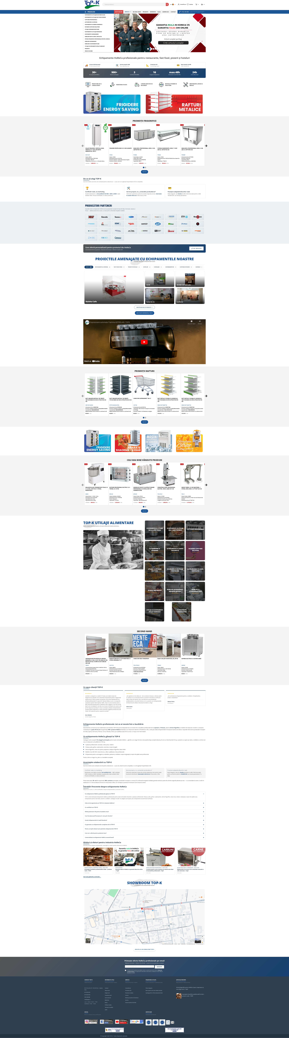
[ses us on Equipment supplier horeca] (136, 1022)
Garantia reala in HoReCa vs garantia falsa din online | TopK (129, 870)
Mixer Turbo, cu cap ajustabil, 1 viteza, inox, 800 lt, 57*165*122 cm (192, 488)
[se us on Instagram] (91, 1022)
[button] (172, 4)
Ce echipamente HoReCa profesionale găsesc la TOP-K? (100, 794)
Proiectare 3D (128, 990)
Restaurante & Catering (102, 267)
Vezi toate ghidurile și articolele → (92, 876)
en (175, 4)
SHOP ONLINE (118, 12)
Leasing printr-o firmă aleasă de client (154, 993)
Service (126, 1000)
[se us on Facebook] (106, 1022)
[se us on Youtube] (121, 1022)
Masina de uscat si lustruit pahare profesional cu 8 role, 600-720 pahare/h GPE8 (143, 489)
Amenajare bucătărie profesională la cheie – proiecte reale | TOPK (98, 870)
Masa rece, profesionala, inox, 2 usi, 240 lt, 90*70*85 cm (192, 148)
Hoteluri (146, 267)
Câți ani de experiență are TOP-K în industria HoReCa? (99, 803)
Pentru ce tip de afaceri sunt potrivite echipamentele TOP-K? (101, 829)
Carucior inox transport (141, 658)
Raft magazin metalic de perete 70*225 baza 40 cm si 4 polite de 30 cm (120, 399)
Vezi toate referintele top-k (144, 313)
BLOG (106, 1002)
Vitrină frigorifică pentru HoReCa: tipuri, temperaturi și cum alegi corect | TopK (190, 988)
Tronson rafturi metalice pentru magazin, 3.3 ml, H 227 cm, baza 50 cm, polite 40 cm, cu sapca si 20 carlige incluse (96, 661)
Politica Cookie (108, 1005)
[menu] (98, 33)
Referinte (107, 1000)
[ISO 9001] (149, 1022)
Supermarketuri (170, 267)
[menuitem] (98, 15)
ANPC (106, 1009)
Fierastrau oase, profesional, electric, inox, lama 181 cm (166, 488)
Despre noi (107, 993)
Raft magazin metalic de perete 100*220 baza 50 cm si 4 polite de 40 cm (95, 400)
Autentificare (183, 4)
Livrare (126, 995)
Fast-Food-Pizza (119, 267)
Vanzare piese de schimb (130, 1002)
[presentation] (115, 33)
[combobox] (135, 4)
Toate (88, 267)
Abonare (159, 967)
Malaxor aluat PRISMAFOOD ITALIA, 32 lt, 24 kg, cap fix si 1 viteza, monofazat (96, 489)
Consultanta (128, 988)
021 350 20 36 (87, 994)
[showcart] (197, 4)
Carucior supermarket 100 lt (142, 398)
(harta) (101, 988)
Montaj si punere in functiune (131, 997)
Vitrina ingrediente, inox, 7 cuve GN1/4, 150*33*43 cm (167, 148)
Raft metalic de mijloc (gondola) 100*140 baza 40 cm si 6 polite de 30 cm (192, 400)
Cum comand (108, 997)
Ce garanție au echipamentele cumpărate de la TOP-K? (100, 824)
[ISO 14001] (155, 1022)
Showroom (107, 990)
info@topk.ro (87, 999)
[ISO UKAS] (168, 1022)
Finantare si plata (129, 993)
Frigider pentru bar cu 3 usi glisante (120, 148)
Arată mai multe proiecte (143, 307)
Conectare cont (108, 995)
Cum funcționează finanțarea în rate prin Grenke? (98, 816)
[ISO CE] (172, 1022)
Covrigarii (158, 267)
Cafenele (199, 267)
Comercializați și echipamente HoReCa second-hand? (99, 837)
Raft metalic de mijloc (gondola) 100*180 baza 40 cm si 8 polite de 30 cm (168, 400)
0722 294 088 (185, 12)
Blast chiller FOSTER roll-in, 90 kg (168, 658)
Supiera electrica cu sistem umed (191, 658)
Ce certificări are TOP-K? (91, 807)
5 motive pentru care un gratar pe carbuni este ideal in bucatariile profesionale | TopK (159, 870)
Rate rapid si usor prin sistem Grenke (154, 990)
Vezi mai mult (154, 532)
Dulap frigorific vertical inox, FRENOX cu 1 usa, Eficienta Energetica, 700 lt (94, 149)
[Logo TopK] (92, 5)
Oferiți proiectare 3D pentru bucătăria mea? (97, 811)
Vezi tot (145, 171)
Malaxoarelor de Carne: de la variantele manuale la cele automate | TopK (190, 870)
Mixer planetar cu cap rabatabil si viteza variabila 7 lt (119, 659)
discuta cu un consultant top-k (144, 949)
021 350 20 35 (197, 248)
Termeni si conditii (109, 1007)
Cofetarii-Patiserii (186, 267)
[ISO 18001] (162, 1022)
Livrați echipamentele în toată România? (96, 820)
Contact (106, 988)
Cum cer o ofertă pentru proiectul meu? (95, 833)
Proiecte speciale (134, 267)
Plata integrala (149, 988)
